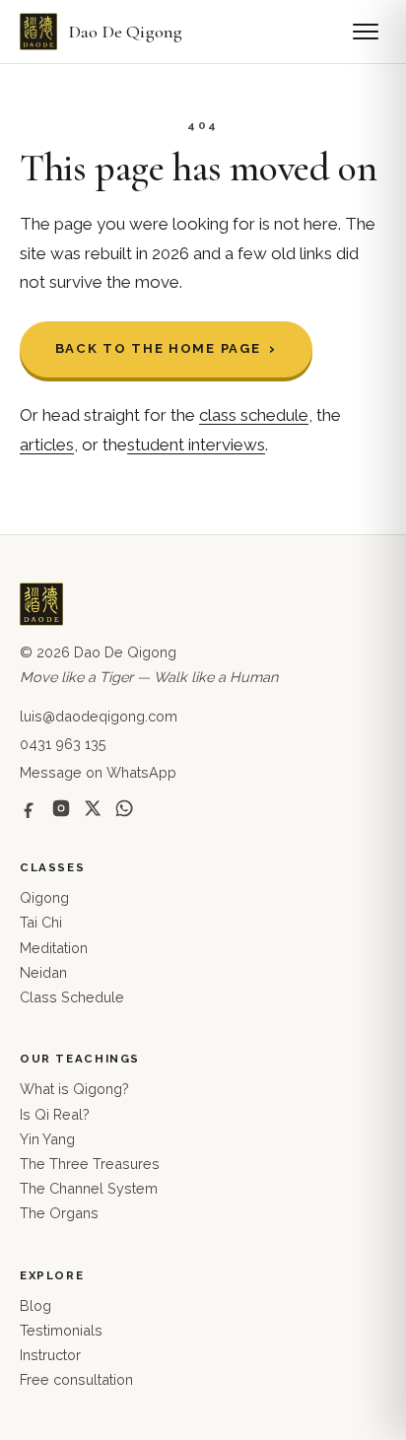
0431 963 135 (63, 743)
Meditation (54, 947)
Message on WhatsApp (98, 772)
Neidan (43, 972)
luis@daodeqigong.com (98, 716)
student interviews (196, 444)
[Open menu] (365, 31)
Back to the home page (158, 348)
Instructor (50, 1354)
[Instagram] (61, 808)
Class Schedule (72, 997)
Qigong (44, 897)
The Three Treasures (90, 1163)
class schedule (253, 415)
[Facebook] (29, 808)
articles (47, 444)
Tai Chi (41, 922)
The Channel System (89, 1188)
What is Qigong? (74, 1088)
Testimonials (61, 1330)
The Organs (59, 1212)
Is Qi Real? (55, 1114)
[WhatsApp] (124, 808)
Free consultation (76, 1379)
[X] (92, 808)
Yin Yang (47, 1139)
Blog (35, 1305)
